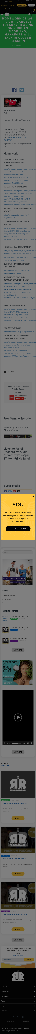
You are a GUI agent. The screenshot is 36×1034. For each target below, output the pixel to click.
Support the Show (18, 529)
